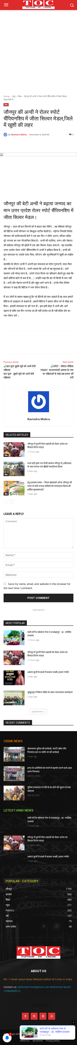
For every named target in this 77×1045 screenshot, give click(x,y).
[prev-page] (6, 501)
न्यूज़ (13, 96)
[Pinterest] (34, 143)
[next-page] (11, 501)
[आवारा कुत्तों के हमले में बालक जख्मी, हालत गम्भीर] (14, 677)
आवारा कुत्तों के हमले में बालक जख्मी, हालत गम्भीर (48, 672)
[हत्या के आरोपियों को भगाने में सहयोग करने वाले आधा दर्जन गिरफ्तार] (14, 773)
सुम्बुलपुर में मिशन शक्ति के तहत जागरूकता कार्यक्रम (50, 692)
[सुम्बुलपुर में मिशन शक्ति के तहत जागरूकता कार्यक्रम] (14, 698)
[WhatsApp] (43, 143)
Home (7, 96)
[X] (26, 143)
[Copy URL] (51, 143)
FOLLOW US (38, 1005)
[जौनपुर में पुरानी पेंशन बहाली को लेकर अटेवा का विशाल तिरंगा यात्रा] (14, 449)
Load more (37, 711)
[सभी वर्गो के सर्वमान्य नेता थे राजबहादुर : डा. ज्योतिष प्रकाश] (14, 637)
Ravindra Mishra (19, 134)
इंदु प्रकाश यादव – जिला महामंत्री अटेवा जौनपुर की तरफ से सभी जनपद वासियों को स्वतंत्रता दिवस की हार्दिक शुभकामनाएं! (49, 486)
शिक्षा (19, 96)
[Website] (42, 1016)
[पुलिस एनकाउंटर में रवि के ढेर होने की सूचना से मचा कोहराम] (14, 793)
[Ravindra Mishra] (6, 134)
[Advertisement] (38, 50)
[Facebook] (18, 143)
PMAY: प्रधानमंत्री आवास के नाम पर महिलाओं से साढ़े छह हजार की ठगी (57, 373)
